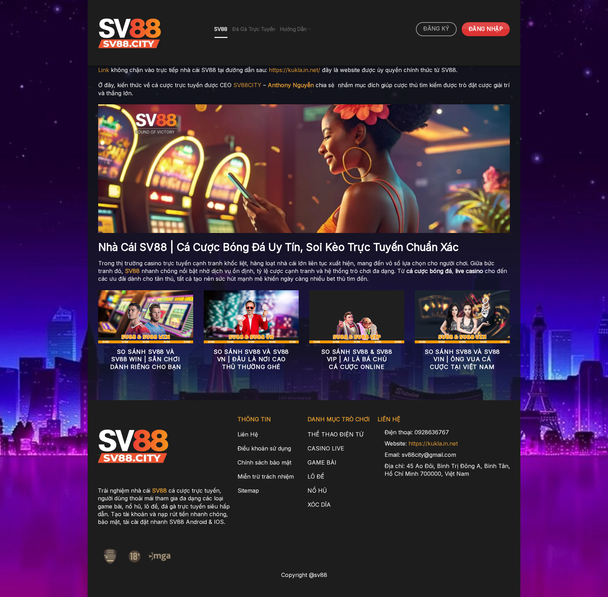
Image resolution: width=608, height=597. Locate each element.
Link (103, 69)
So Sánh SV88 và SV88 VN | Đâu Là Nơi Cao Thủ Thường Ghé (251, 359)
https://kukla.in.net (433, 443)
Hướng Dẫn (293, 29)
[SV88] (151, 33)
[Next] (511, 339)
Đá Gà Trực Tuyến (253, 29)
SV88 (220, 29)
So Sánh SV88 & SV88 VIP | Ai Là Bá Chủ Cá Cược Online (356, 359)
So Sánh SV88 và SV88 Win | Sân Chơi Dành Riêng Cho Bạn (145, 359)
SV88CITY (247, 85)
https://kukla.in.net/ (294, 69)
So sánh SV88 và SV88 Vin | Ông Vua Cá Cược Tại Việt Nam (462, 359)
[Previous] (96, 339)
